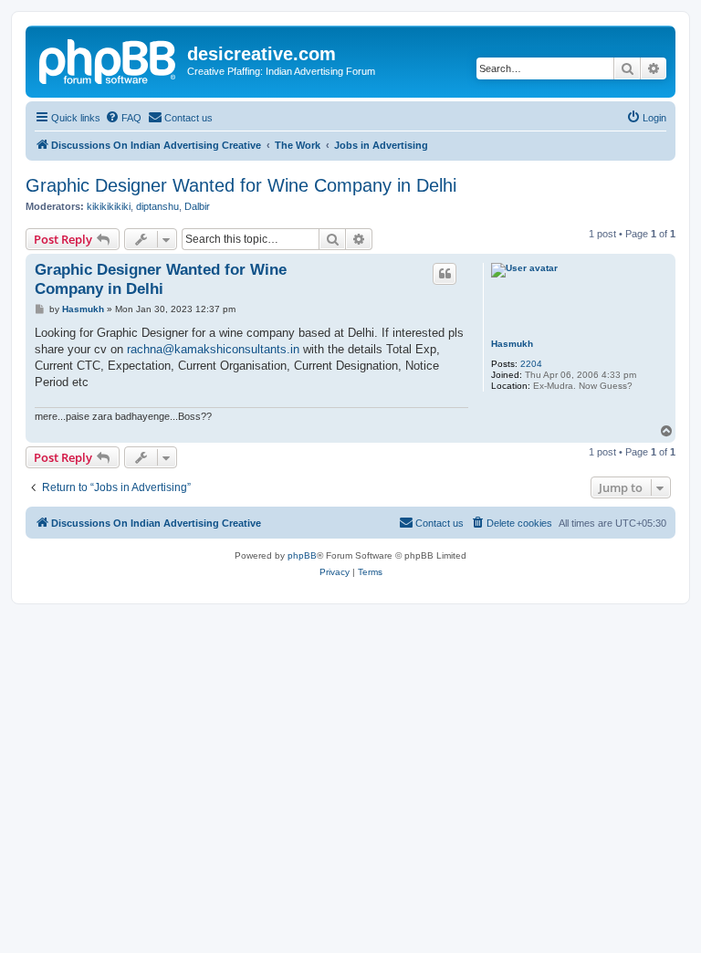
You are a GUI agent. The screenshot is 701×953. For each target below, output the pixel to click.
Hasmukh (512, 344)
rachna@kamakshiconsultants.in (213, 349)
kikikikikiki (109, 206)
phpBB (302, 555)
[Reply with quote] (444, 274)
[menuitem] (123, 118)
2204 (531, 364)
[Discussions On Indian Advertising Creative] (108, 59)
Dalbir (197, 206)
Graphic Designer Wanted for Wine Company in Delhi (241, 185)
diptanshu (157, 206)
